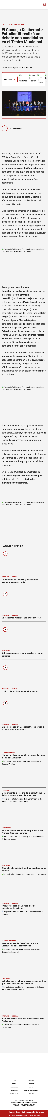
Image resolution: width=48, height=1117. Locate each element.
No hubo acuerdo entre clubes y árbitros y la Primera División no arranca (22, 831)
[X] (35, 1072)
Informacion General (10, 577)
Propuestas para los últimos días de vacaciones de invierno (18, 907)
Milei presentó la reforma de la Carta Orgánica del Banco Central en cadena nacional (23, 794)
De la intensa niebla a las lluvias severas (21, 617)
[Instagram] (20, 1072)
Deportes (31, 1080)
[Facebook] (13, 1072)
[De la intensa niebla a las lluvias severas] (24, 600)
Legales (31, 1094)
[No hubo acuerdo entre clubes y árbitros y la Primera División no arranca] (24, 847)
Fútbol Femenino (8, 752)
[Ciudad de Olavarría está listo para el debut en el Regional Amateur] (24, 772)
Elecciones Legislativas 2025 (13, 24)
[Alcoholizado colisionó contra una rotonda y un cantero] (24, 885)
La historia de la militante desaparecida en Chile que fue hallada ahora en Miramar (24, 982)
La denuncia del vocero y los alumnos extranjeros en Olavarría (20, 581)
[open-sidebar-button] (44, 4)
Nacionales (14, 1090)
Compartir (8, 79)
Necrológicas (14, 1094)
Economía (5, 790)
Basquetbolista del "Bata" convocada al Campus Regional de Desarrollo (20, 944)
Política (14, 1083)
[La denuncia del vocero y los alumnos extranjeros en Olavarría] (24, 562)
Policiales (6, 650)
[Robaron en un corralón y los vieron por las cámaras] (24, 636)
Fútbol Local (7, 828)
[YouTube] (27, 1072)
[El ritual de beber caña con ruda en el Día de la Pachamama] (24, 1036)
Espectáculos (14, 1087)
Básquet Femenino (9, 940)
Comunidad (6, 978)
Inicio (14, 1080)
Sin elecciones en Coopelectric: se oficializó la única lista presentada (24, 728)
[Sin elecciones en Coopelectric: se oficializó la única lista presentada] (24, 710)
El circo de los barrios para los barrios (20, 691)
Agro (31, 1087)
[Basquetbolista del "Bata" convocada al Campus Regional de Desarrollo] (24, 960)
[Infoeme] (11, 4)
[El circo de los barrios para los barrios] (24, 674)
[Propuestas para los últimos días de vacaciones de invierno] (24, 923)
